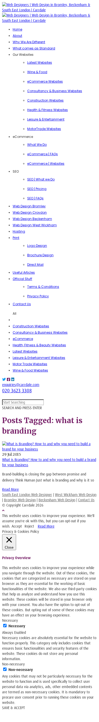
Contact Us (22, 304)
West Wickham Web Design (75, 494)
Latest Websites (39, 62)
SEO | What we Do (41, 179)
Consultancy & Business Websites (54, 91)
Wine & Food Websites (30, 370)
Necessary (16, 626)
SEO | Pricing (36, 189)
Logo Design (37, 245)
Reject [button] (29, 526)
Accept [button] (17, 526)
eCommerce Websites (45, 81)
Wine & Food (37, 72)
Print (16, 237)
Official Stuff (22, 279)
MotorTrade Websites (44, 129)
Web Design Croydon (30, 212)
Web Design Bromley (29, 206)
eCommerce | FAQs (42, 154)
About (17, 35)
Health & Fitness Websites (47, 110)
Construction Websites (45, 100)
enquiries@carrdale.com (20, 384)
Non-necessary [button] (13, 664)
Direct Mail (35, 264)
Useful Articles (24, 272)
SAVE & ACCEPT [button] (13, 707)
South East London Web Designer (27, 494)
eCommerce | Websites (45, 163)
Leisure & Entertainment (45, 119)
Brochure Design (40, 255)
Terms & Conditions (43, 286)
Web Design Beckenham (32, 219)
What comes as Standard (34, 48)
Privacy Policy (38, 296)
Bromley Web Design (20, 500)
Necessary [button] (10, 620)
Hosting (19, 231)
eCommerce (23, 339)
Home (17, 29)
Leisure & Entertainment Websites (39, 357)
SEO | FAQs (35, 198)
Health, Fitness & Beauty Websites (39, 345)
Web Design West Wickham (35, 225)
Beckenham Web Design (57, 500)
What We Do (37, 144)
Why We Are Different (29, 42)
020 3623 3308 (17, 390)
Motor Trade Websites (30, 364)
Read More (10, 489)
